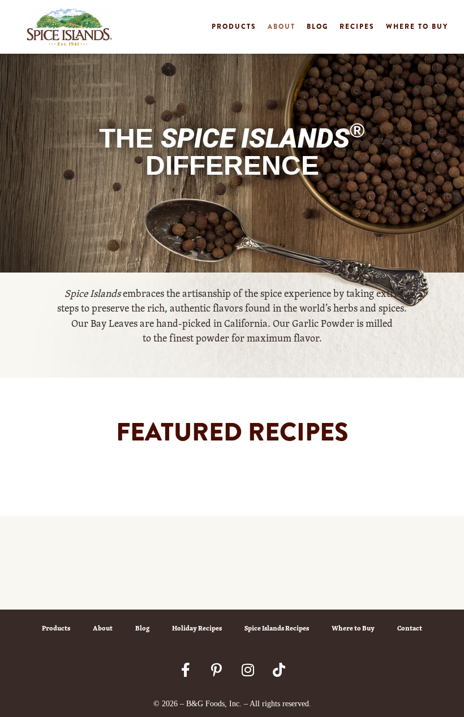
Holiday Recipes (197, 628)
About (281, 26)
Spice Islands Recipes (276, 628)
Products (234, 26)
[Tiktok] (279, 669)
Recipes (357, 26)
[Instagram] (248, 669)
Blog (317, 26)
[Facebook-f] (185, 669)
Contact (409, 628)
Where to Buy (417, 26)
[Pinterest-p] (217, 669)
